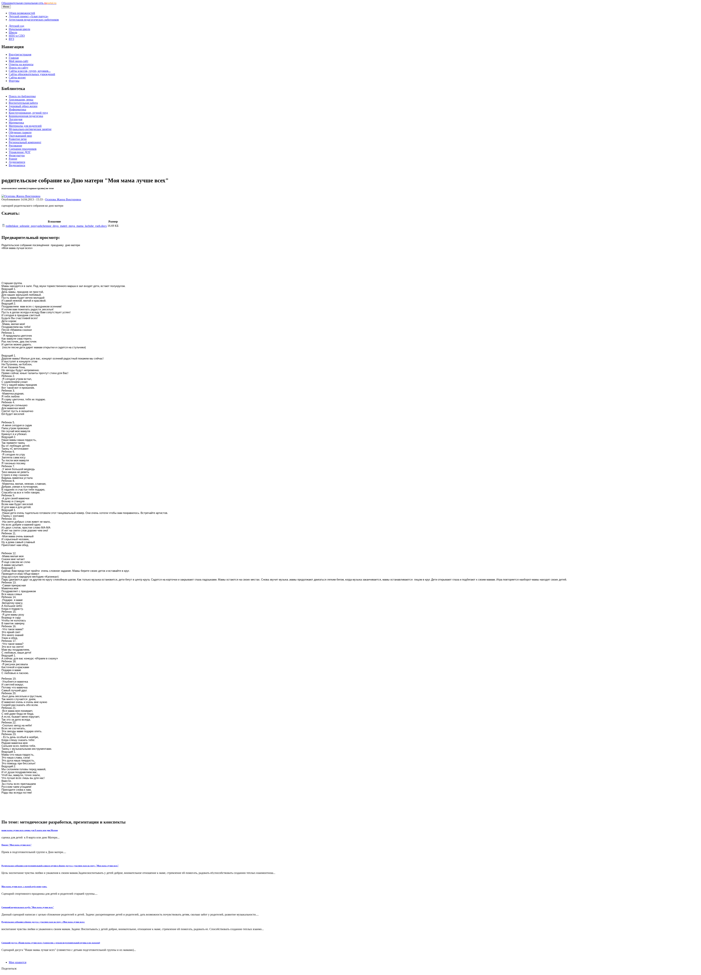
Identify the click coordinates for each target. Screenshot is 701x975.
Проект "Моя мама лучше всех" (16, 845)
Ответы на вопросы (21, 64)
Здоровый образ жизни (23, 106)
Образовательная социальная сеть (28, 3)
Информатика (17, 109)
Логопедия (15, 119)
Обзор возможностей (22, 13)
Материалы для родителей (25, 125)
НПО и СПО (17, 35)
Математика (16, 122)
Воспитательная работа (23, 102)
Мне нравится (17, 962)
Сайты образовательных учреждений (32, 74)
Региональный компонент (25, 142)
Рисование (15, 145)
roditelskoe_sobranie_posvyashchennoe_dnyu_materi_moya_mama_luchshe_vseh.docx (56, 225)
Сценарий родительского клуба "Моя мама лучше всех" (27, 907)
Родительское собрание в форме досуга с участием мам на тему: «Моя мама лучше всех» (43, 922)
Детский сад (16, 25)
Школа (13, 32)
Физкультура (17, 155)
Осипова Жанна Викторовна (63, 199)
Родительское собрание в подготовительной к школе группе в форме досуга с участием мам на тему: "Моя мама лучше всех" (60, 866)
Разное (13, 158)
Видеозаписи (17, 165)
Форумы (14, 80)
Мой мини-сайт (18, 61)
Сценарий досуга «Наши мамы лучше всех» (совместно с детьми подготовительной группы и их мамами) (50, 943)
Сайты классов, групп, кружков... (30, 70)
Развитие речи (18, 139)
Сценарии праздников (23, 148)
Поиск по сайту (18, 67)
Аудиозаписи (17, 162)
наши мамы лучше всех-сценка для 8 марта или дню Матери (29, 830)
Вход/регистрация (20, 54)
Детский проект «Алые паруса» (28, 16)
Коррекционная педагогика (26, 116)
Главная (14, 57)
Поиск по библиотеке (22, 96)
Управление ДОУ (19, 152)
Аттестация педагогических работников (34, 19)
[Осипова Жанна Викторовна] (20, 196)
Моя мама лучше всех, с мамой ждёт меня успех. (24, 886)
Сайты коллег (17, 77)
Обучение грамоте (20, 132)
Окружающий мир (20, 135)
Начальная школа (19, 29)
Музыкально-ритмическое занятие (30, 129)
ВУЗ (11, 39)
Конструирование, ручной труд (28, 112)
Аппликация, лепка (21, 99)
